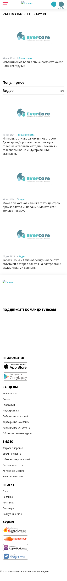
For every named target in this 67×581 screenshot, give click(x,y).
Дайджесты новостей (15, 416)
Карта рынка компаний (16, 422)
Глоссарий (9, 404)
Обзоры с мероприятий (16, 459)
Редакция (8, 496)
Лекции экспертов (13, 465)
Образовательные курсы (17, 433)
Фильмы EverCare (13, 476)
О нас (6, 491)
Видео (21, 199)
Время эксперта (26, 134)
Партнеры (8, 508)
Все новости (10, 393)
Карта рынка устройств (16, 427)
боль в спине (25, 58)
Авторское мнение (13, 470)
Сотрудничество (12, 514)
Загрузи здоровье (13, 448)
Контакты (8, 502)
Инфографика (11, 410)
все (62, 91)
